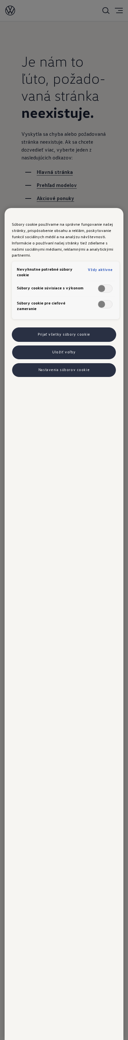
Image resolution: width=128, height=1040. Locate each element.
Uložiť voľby (64, 352)
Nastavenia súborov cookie (64, 369)
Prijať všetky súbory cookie (64, 334)
